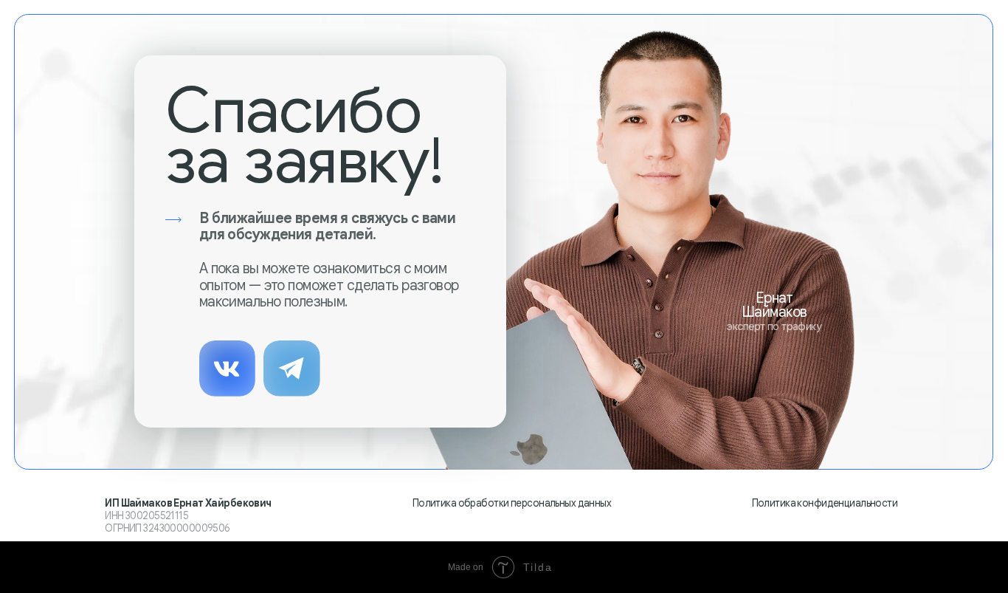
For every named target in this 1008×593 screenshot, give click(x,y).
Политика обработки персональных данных (511, 503)
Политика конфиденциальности (825, 503)
